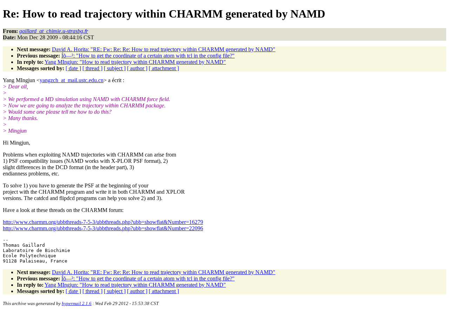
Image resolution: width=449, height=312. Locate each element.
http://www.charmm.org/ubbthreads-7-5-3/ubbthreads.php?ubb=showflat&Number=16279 (103, 222)
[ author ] (137, 68)
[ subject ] (115, 68)
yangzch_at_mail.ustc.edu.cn (71, 80)
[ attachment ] (164, 68)
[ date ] (73, 68)
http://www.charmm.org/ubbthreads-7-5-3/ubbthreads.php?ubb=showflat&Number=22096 (103, 228)
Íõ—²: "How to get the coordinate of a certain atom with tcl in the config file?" (148, 56)
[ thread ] (92, 68)
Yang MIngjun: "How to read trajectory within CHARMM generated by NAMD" (135, 62)
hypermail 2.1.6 (77, 303)
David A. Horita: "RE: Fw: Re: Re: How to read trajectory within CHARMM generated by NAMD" (163, 49)
